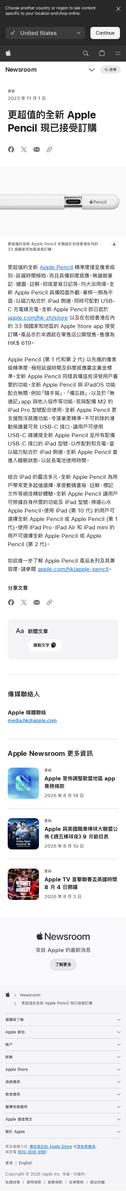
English (25, 1163)
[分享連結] (49, 149)
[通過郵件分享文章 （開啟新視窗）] (37, 149)
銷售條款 (55, 1182)
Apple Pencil (56, 267)
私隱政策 (12, 1182)
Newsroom (21, 69)
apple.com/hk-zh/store (38, 317)
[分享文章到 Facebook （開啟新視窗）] (11, 149)
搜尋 (113, 70)
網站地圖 (97, 1182)
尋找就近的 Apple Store (51, 1147)
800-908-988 (32, 1152)
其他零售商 (86, 1147)
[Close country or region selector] (118, 9)
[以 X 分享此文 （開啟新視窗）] (24, 149)
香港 (9, 1163)
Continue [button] (105, 33)
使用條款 (34, 1182)
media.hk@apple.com (32, 720)
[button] (45, 33)
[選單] (118, 53)
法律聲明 (76, 1182)
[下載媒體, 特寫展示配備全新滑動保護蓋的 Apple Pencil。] (114, 244)
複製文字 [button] (41, 645)
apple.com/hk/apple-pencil (73, 569)
